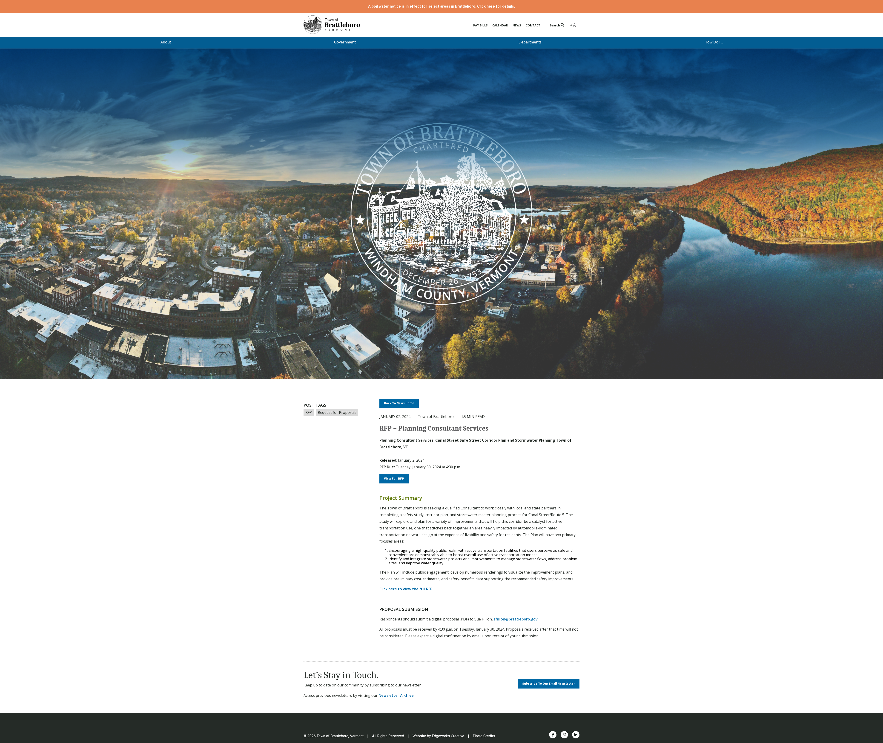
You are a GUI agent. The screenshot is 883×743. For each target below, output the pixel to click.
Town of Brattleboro (436, 416)
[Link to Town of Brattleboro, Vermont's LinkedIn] (575, 735)
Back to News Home (399, 403)
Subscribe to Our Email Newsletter (548, 683)
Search (555, 25)
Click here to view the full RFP (406, 589)
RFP (308, 412)
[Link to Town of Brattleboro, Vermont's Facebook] (553, 735)
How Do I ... (714, 42)
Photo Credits (484, 736)
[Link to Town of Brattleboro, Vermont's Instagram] (564, 735)
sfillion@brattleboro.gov (516, 619)
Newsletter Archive (396, 695)
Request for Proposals (337, 412)
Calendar (500, 25)
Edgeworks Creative (448, 736)
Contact (533, 25)
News (517, 25)
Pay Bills (480, 25)
